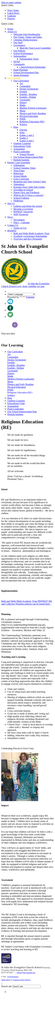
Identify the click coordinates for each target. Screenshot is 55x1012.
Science (23, 124)
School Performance (23, 53)
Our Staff (17, 42)
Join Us (11, 203)
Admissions (19, 165)
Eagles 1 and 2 (27, 135)
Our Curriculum (21, 80)
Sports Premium (21, 75)
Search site (6, 986)
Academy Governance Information (30, 236)
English (23, 91)
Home (10, 29)
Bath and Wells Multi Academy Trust (31, 233)
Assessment (19, 149)
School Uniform (21, 198)
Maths (23, 105)
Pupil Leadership (21, 151)
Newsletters (19, 219)
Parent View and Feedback (26, 192)
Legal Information (12, 976)
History (23, 102)
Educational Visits (22, 146)
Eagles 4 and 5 (27, 140)
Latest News (13, 13)
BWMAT (11, 230)
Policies (11, 18)
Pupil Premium (20, 69)
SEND (16, 61)
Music (23, 110)
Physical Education (29, 116)
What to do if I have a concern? (28, 195)
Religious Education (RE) (32, 121)
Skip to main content (11, 2)
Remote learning (21, 159)
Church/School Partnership (33, 67)
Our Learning (13, 78)
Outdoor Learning (22, 143)
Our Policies (19, 50)
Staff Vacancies (20, 214)
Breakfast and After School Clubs (29, 181)
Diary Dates (13, 10)
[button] (14, 24)
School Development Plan (26, 72)
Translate (30, 297)
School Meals (20, 176)
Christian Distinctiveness (25, 39)
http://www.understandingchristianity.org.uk (23, 625)
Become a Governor (23, 209)
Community (19, 64)
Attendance (18, 184)
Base (15, 127)
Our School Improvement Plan (28, 157)
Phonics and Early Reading (33, 113)
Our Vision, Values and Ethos (27, 37)
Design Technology (29, 89)
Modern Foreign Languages (33, 108)
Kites (22, 132)
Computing (25, 86)
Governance (19, 45)
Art (21, 83)
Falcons (23, 129)
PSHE (23, 119)
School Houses (27, 154)
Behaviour (18, 173)
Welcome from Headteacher (26, 34)
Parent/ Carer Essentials (18, 162)
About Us (12, 31)
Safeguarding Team (29, 59)
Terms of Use (19, 228)
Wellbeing (18, 200)
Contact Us (12, 225)
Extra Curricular (21, 179)
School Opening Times (24, 168)
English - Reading (28, 94)
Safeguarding (19, 56)
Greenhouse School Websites (21, 980)
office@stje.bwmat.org (26, 972)
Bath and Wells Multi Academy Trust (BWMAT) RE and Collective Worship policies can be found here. (26, 602)
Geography (25, 99)
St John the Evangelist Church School (25, 285)
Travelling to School (23, 189)
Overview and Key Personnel (27, 239)
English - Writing (28, 97)
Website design (5, 980)
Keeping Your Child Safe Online (29, 187)
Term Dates (19, 170)
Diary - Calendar (21, 222)
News (10, 217)
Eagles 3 (24, 138)
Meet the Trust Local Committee (35, 48)
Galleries (11, 16)
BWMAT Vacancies (23, 211)
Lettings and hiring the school (27, 206)
